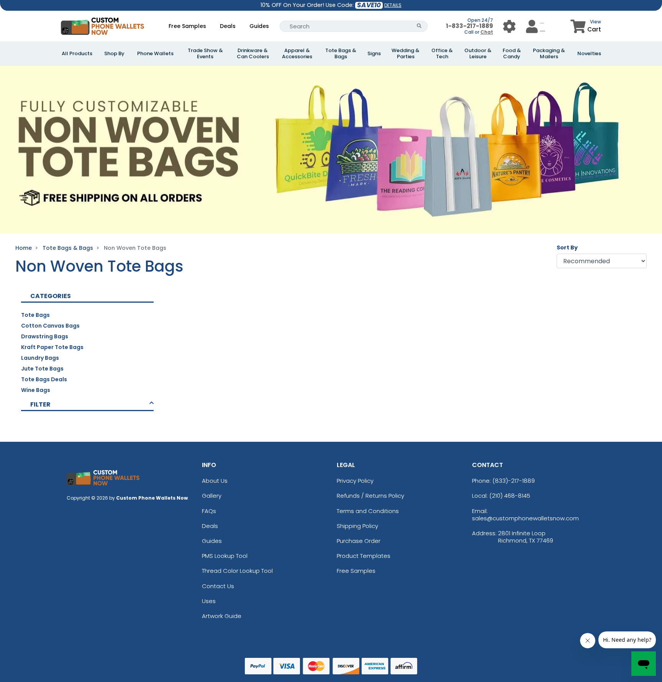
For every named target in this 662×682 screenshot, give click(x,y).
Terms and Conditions (368, 511)
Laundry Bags (40, 358)
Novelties (589, 54)
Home (23, 248)
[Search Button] (419, 26)
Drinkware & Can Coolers (253, 54)
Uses (209, 601)
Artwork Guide (221, 616)
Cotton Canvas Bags (50, 326)
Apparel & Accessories (297, 54)
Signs (374, 54)
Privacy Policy (355, 481)
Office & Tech (442, 54)
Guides (259, 26)
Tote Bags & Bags (340, 54)
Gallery (211, 496)
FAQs (209, 511)
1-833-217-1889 (469, 26)
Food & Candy (512, 54)
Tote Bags (35, 315)
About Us (215, 481)
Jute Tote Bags (42, 368)
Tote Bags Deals (44, 379)
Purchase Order (358, 541)
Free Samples (187, 26)
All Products (77, 54)
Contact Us (218, 586)
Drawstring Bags (44, 336)
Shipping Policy (357, 526)
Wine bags (35, 390)
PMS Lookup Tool (224, 556)
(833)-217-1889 (513, 481)
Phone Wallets (155, 54)
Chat (486, 32)
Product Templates (363, 556)
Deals (228, 26)
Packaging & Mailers (549, 54)
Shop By (114, 54)
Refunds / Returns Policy (370, 496)
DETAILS (392, 5)
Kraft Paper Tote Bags (52, 347)
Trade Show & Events (205, 54)
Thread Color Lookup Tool (237, 571)
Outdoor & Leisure (478, 54)
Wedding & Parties (405, 54)
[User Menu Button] (509, 26)
